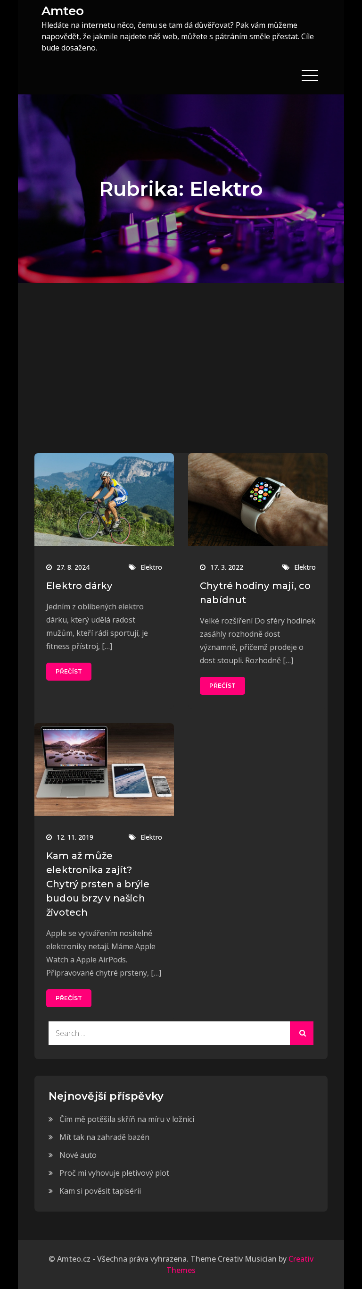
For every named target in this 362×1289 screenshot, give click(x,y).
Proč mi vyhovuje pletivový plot (114, 1173)
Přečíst (69, 671)
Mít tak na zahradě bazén (104, 1137)
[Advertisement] (181, 354)
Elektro (151, 567)
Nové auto (78, 1155)
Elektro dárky (79, 585)
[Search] (301, 1033)
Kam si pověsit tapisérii (100, 1191)
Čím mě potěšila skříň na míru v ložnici (126, 1119)
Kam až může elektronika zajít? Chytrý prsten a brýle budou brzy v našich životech (97, 884)
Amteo (62, 10)
